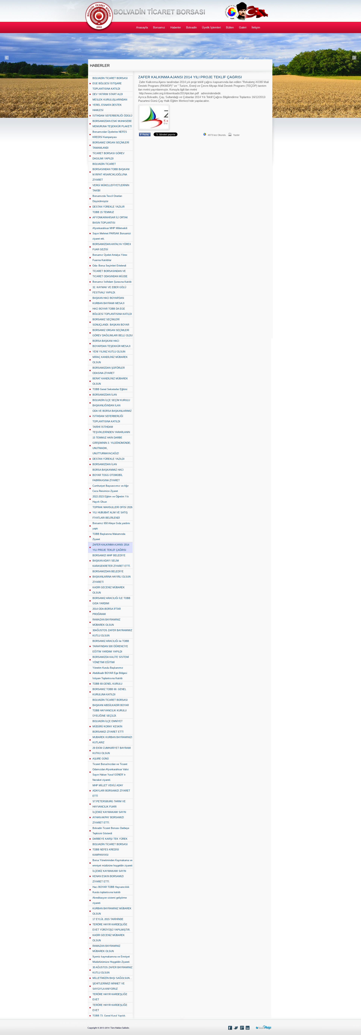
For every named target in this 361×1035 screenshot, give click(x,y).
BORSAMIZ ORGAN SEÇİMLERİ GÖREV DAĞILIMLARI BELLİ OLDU (113, 333)
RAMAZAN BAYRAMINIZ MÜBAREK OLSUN (106, 622)
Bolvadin (191, 27)
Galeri (242, 27)
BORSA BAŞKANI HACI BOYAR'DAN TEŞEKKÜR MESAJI (111, 343)
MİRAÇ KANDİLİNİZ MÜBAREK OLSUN (110, 360)
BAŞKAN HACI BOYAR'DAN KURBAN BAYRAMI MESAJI (108, 301)
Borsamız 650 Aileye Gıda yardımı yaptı (111, 526)
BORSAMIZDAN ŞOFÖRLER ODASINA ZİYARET (109, 370)
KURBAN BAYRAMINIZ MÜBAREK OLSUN (112, 911)
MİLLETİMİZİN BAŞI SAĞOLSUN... (112, 978)
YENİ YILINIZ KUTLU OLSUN (109, 351)
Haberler (175, 27)
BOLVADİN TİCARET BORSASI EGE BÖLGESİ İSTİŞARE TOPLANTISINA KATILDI (110, 83)
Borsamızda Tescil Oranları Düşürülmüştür (107, 199)
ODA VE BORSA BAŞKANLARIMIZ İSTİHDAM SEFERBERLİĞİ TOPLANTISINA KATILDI (112, 416)
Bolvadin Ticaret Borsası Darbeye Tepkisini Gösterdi (111, 831)
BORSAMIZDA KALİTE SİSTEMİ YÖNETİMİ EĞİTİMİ (111, 660)
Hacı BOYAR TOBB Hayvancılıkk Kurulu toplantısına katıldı (111, 890)
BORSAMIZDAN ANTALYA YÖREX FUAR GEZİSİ (112, 247)
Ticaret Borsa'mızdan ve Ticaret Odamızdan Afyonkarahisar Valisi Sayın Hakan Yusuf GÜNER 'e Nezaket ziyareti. (111, 772)
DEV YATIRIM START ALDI (108, 94)
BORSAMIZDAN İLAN (105, 394)
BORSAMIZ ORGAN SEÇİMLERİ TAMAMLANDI (111, 145)
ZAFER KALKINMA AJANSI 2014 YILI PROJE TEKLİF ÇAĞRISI (111, 547)
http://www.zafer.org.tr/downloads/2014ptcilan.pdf (169, 93)
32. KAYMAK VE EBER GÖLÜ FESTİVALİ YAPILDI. (109, 290)
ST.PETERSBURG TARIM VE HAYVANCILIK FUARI (109, 804)
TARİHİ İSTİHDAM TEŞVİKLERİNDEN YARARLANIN (111, 429)
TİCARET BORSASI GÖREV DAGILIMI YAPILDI (108, 156)
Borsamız (159, 27)
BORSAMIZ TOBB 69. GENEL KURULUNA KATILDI (109, 692)
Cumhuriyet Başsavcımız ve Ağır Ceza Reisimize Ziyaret (111, 488)
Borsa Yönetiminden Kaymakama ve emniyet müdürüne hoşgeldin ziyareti (112, 863)
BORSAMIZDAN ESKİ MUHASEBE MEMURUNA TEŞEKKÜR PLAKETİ (112, 124)
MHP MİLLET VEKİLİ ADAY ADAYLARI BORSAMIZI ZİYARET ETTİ (111, 790)
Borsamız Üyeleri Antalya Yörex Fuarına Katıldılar (110, 257)
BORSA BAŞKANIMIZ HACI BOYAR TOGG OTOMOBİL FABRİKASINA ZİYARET (108, 475)
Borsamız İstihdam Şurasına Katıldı (112, 281)
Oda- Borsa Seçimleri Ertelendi (109, 265)
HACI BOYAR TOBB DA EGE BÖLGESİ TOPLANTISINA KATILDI (112, 311)
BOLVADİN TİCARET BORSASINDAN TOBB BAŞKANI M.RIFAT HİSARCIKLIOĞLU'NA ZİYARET (111, 172)
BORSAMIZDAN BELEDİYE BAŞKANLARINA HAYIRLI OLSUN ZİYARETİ (111, 576)
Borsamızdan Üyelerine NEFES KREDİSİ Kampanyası (110, 134)
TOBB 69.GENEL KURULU (107, 683)
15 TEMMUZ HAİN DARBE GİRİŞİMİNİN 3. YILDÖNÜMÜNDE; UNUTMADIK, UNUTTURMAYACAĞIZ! (112, 445)
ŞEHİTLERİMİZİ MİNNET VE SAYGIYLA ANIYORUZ (109, 986)
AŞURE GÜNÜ (101, 758)
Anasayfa (142, 27)
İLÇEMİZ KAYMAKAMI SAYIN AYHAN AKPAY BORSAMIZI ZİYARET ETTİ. (109, 817)
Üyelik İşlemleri (211, 27)
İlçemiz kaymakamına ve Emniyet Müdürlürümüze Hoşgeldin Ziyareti (111, 959)
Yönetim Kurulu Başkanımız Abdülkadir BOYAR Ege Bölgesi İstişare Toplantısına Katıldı (110, 673)
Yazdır (236, 135)
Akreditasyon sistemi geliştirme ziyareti (110, 900)
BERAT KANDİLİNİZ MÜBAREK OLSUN (110, 381)
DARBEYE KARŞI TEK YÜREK (110, 838)
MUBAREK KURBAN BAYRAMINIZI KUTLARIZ (112, 740)
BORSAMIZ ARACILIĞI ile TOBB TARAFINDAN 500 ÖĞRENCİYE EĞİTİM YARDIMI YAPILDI (111, 646)
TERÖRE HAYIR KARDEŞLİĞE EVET (110, 997)
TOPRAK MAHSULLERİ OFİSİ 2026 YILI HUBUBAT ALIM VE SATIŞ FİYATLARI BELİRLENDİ (112, 512)
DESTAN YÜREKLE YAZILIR (108, 206)
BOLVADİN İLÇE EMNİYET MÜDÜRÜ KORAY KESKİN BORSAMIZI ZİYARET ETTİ (108, 726)
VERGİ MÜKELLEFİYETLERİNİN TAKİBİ (111, 188)
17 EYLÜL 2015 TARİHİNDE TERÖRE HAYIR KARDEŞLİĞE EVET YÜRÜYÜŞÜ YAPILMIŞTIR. (111, 924)
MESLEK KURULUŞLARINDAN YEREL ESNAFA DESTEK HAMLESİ (110, 105)
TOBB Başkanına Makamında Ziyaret (109, 537)
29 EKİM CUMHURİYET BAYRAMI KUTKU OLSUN (112, 751)
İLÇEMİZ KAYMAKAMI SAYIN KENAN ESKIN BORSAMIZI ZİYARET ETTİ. (109, 876)
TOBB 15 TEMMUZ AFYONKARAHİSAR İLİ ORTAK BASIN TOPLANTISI (110, 217)
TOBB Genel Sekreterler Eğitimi (110, 389)
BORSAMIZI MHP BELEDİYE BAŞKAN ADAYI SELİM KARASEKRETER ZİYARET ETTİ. (112, 560)
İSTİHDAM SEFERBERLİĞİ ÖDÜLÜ (112, 115)
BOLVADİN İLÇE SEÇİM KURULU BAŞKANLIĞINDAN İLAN (111, 403)
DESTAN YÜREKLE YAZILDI (108, 458)
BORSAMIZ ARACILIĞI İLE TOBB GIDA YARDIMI (111, 601)
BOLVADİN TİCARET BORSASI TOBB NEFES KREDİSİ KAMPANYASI (110, 849)
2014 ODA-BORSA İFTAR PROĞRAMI (107, 611)
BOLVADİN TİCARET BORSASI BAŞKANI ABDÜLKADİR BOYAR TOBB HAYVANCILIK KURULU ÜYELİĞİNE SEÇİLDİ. (111, 708)
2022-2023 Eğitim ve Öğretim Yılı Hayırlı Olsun (111, 499)
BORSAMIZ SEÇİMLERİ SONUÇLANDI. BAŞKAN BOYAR (111, 322)
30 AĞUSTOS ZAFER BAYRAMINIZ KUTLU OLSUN (112, 970)
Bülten (230, 27)
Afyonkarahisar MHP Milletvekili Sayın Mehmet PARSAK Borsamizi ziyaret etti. (112, 233)
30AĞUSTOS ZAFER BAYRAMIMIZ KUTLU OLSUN (112, 633)
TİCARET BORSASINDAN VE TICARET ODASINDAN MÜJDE (110, 274)
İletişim (256, 27)
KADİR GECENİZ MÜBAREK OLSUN (109, 590)
